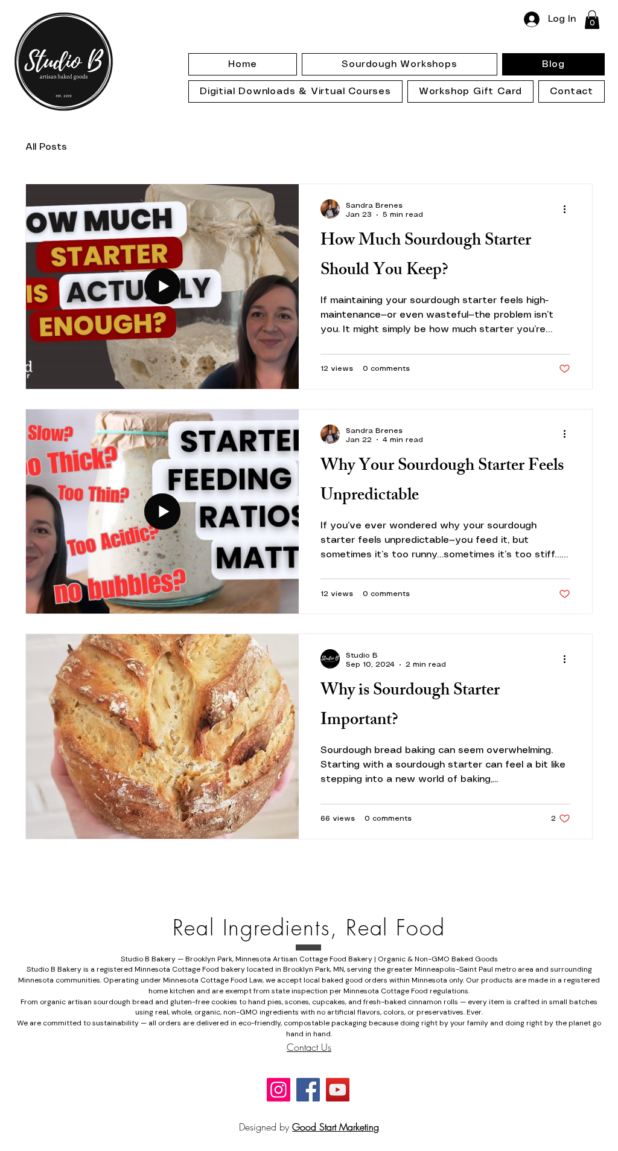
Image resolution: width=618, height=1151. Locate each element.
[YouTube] (337, 1089)
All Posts (46, 147)
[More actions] (568, 209)
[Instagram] (278, 1089)
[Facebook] (308, 1089)
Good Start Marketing (335, 1126)
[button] (592, 19)
